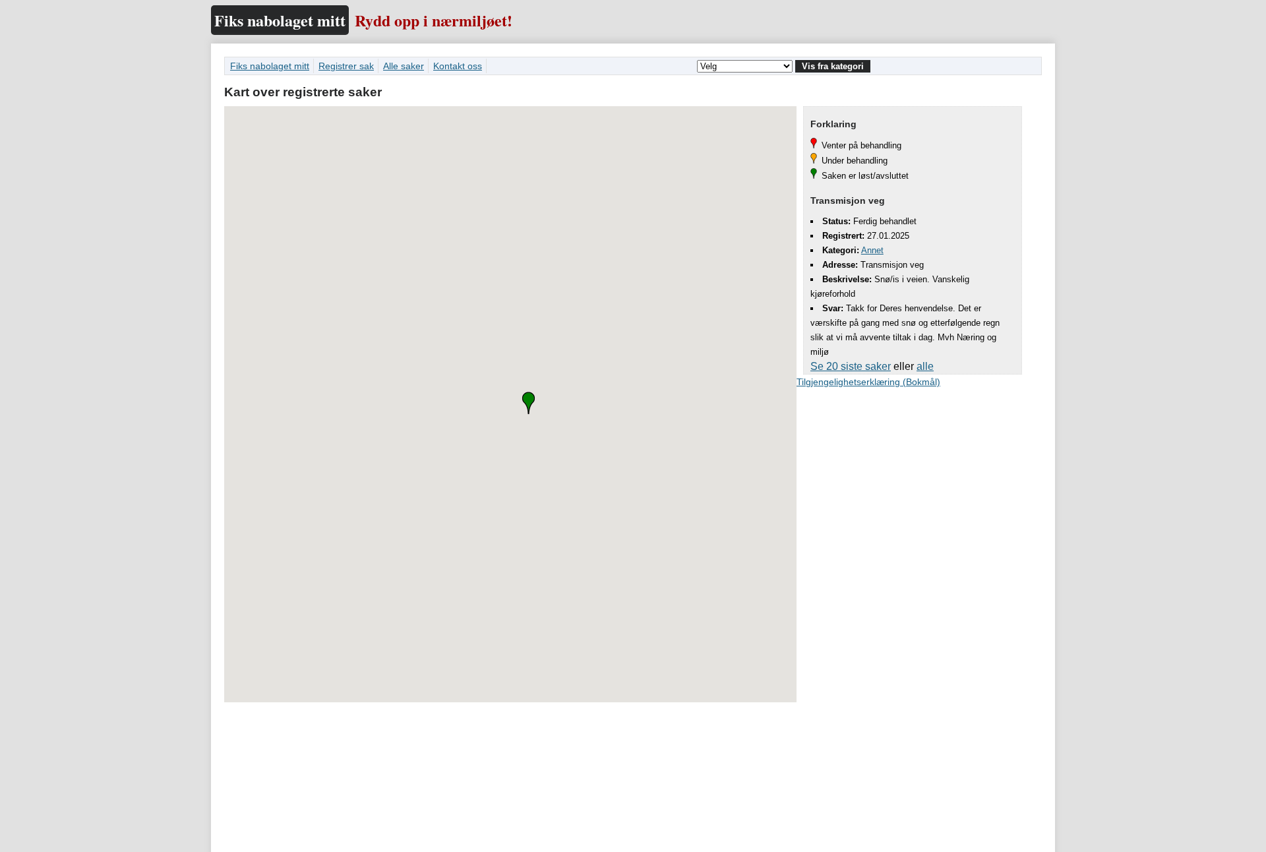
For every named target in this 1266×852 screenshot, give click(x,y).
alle (925, 366)
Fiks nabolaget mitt (280, 20)
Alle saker (403, 66)
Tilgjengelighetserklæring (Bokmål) (868, 382)
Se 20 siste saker (850, 366)
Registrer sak (346, 66)
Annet (872, 250)
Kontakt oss (457, 66)
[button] (528, 403)
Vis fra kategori (833, 66)
